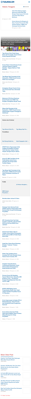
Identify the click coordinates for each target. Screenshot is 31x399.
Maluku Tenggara (8, 7)
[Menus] (29, 2)
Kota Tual (8, 93)
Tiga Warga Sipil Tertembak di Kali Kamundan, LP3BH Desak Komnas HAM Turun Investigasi (11, 78)
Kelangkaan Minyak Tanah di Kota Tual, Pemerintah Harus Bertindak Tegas (11, 89)
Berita (3, 58)
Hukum (7, 72)
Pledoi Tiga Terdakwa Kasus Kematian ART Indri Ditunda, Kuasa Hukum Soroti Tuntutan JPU (11, 255)
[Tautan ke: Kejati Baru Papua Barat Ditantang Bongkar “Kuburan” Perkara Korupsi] (26, 244)
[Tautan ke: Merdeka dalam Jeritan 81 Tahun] (26, 199)
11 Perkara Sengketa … (22, 184)
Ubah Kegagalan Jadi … (22, 141)
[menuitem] (4, 49)
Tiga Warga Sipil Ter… (21, 129)
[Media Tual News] (7, 1)
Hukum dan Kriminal (10, 58)
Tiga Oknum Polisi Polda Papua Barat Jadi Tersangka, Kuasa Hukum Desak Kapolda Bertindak (11, 55)
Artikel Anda (5, 201)
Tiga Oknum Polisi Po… (8, 129)
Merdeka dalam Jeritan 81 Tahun (10, 198)
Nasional (4, 177)
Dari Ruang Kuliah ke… (8, 141)
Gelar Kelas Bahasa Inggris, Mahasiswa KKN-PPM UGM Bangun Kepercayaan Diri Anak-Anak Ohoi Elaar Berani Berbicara (20, 14)
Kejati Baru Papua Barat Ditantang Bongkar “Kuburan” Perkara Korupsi (11, 245)
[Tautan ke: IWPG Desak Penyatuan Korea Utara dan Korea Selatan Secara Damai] (8, 187)
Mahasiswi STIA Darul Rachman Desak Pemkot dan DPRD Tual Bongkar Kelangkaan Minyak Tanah (11, 100)
